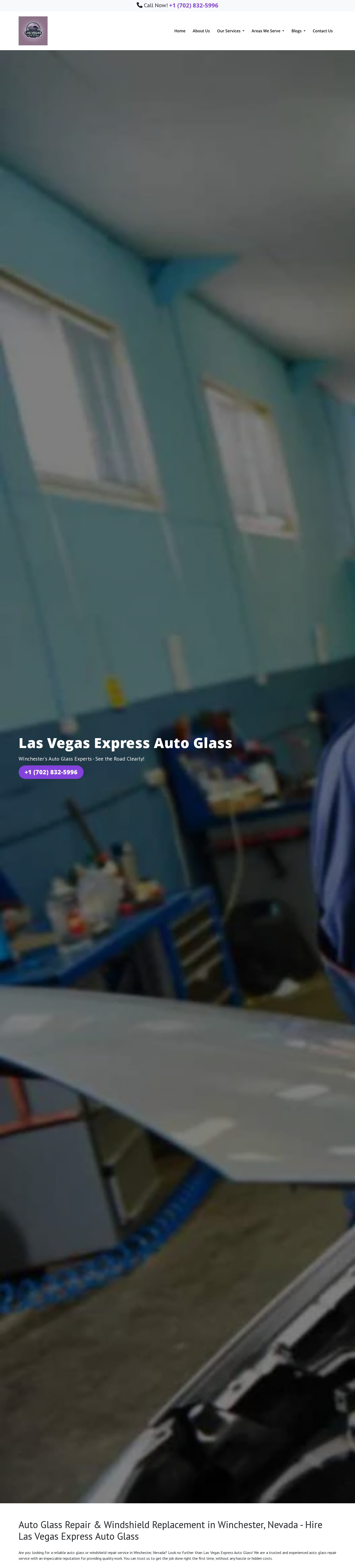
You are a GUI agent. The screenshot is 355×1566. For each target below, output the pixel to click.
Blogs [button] (297, 31)
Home (179, 31)
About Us (201, 31)
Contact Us (323, 31)
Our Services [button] (229, 31)
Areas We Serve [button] (266, 31)
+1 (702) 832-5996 (51, 772)
